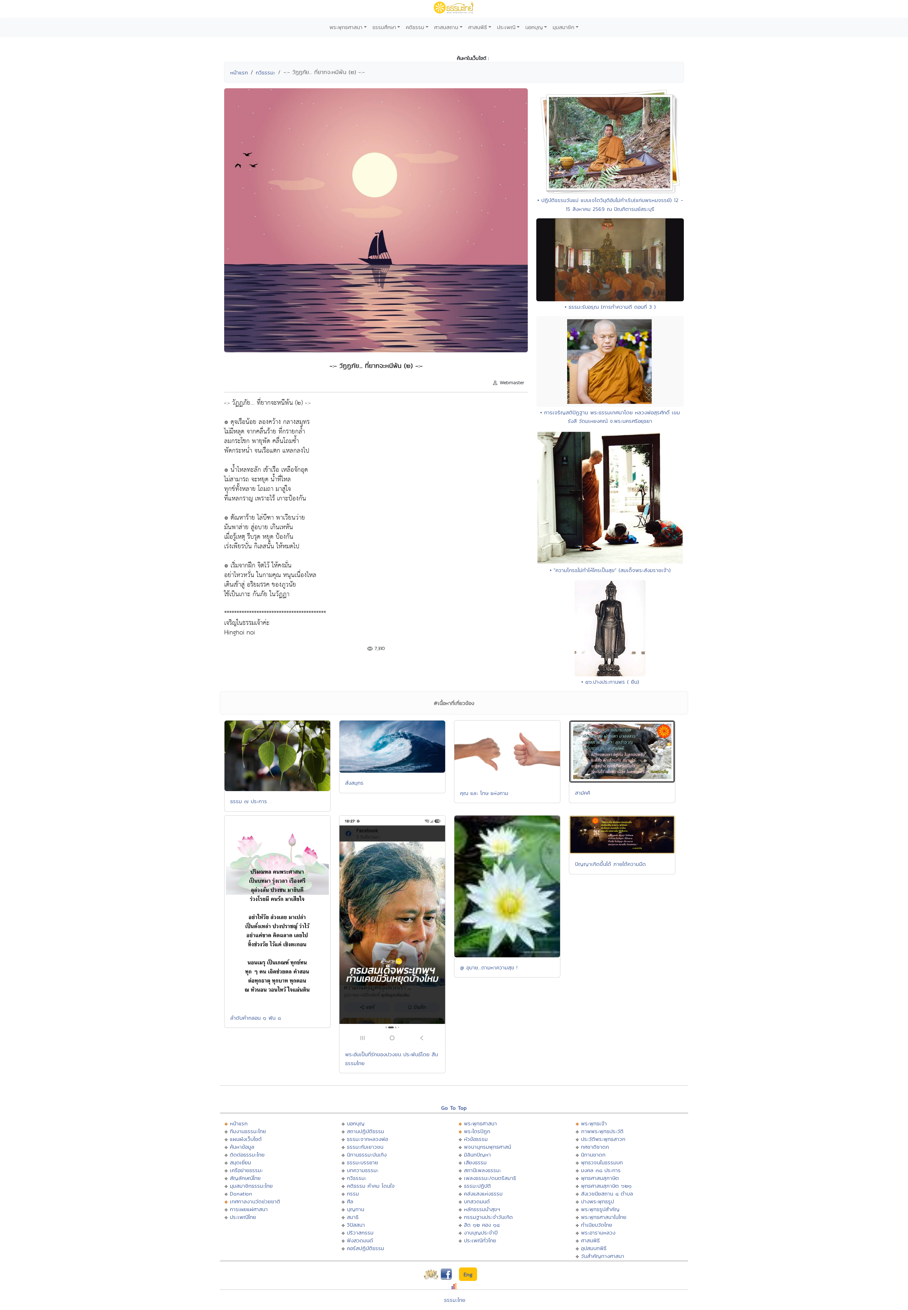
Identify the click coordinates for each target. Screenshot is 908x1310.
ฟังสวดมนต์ (360, 1240)
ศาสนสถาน (446, 27)
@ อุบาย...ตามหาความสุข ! (488, 967)
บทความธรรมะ (362, 1170)
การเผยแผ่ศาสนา (249, 1209)
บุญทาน (355, 1209)
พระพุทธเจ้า (594, 1123)
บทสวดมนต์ (477, 1201)
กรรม (353, 1193)
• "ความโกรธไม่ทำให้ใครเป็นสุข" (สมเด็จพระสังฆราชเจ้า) (610, 570)
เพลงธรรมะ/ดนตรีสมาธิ (490, 1178)
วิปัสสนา (356, 1224)
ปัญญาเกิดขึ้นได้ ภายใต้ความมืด (610, 864)
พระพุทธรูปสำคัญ (600, 1209)
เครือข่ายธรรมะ (246, 1170)
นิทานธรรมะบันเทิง (367, 1154)
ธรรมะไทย (454, 1300)
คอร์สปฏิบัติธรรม (365, 1248)
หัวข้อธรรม (476, 1139)
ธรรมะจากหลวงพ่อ (367, 1139)
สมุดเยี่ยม (240, 1162)
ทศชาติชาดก (595, 1147)
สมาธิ (353, 1217)
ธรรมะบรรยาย (362, 1162)
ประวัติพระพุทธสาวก (603, 1139)
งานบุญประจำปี (481, 1232)
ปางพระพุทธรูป (597, 1201)
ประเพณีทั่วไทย (480, 1240)
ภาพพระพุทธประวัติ (602, 1131)
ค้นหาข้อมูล (242, 1147)
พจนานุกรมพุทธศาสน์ (487, 1147)
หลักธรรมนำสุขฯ (482, 1209)
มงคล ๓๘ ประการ (601, 1170)
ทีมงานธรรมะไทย (248, 1131)
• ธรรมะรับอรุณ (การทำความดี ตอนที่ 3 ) (610, 306)
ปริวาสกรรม (360, 1232)
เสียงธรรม (475, 1162)
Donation (241, 1193)
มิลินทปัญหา (477, 1154)
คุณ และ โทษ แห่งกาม (484, 793)
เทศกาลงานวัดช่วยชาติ (255, 1201)
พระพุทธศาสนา (346, 27)
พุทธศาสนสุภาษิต (600, 1178)
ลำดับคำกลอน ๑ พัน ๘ (255, 1017)
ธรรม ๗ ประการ (248, 801)
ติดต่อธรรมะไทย (247, 1154)
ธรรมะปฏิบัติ (477, 1185)
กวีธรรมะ (265, 72)
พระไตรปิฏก (477, 1131)
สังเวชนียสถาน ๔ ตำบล (607, 1193)
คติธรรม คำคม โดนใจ (371, 1185)
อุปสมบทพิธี (594, 1248)
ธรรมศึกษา (384, 27)
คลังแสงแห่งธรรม (483, 1193)
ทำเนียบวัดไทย (596, 1224)
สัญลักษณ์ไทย (245, 1178)
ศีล (350, 1201)
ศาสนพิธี (477, 27)
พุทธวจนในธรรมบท (602, 1162)
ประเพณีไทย (243, 1217)
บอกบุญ (534, 27)
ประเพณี (506, 27)
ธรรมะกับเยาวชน (365, 1147)
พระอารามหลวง (598, 1232)
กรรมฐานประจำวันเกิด (488, 1217)
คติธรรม (415, 27)
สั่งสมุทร (354, 782)
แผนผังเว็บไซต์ (246, 1139)
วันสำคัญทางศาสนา (602, 1256)
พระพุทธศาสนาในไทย (603, 1217)
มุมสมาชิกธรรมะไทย (251, 1185)
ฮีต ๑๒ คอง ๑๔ (482, 1224)
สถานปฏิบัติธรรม (365, 1131)
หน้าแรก (239, 72)
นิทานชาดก (593, 1154)
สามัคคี (582, 792)
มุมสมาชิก (563, 27)
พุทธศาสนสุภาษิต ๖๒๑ (606, 1185)
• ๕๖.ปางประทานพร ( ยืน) (610, 681)
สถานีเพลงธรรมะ (482, 1170)
